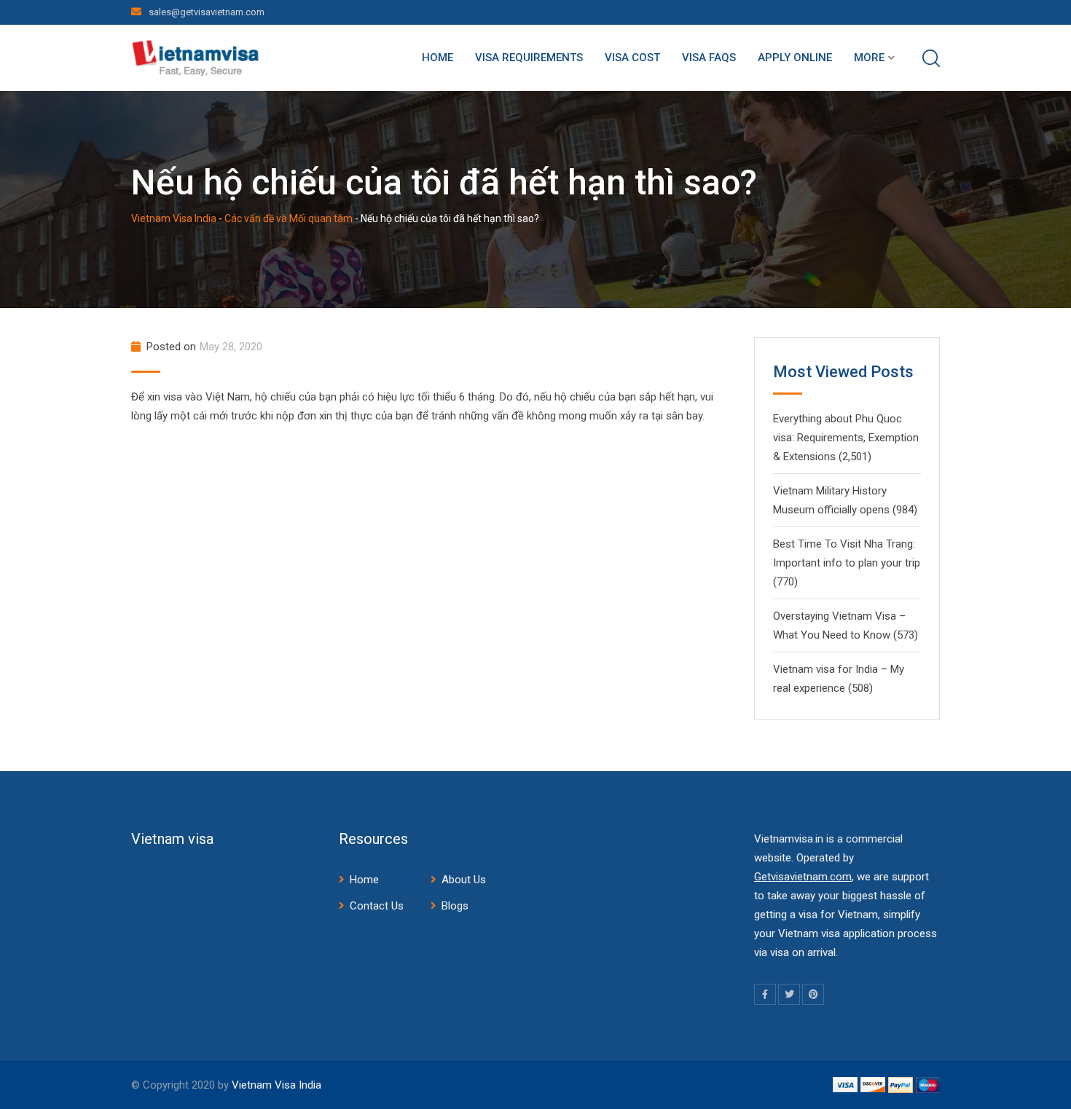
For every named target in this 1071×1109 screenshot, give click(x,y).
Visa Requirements (529, 57)
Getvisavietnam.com (803, 876)
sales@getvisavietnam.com (206, 12)
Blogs (455, 905)
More (869, 57)
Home (437, 57)
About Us (464, 879)
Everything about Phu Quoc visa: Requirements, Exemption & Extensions (846, 437)
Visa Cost (632, 57)
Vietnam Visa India (276, 1085)
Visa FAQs (709, 57)
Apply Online (795, 57)
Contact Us (377, 905)
